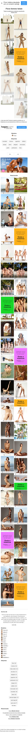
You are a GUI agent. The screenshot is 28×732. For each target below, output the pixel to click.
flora (20, 148)
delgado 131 (14, 674)
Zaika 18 (5, 632)
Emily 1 (5, 649)
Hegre (14, 711)
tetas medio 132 (14, 669)
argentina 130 (14, 677)
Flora (15, 135)
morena (11, 141)
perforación (14, 148)
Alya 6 (4, 638)
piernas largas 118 (14, 697)
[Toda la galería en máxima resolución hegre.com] (7, 86)
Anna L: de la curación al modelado (14, 714)
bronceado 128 (14, 689)
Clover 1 (5, 647)
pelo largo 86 (14, 700)
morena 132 (14, 666)
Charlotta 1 (5, 645)
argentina (17, 141)
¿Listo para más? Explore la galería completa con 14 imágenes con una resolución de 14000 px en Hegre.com (14, 121)
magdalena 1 (6, 657)
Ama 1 (4, 640)
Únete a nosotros (24, 3)
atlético (24, 141)
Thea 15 (5, 636)
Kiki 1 (4, 655)
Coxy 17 (5, 634)
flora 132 (14, 663)
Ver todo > (14, 705)
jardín (8, 148)
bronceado (22, 144)
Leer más (14, 624)
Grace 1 (5, 651)
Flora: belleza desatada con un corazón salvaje (12, 3)
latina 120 (14, 694)
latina (10, 144)
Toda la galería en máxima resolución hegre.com (14, 11)
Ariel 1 (4, 642)
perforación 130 (14, 680)
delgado (16, 144)
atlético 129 (14, 686)
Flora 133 (5, 630)
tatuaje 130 (14, 683)
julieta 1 (5, 653)
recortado (5, 141)
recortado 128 (14, 691)
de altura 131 (14, 671)
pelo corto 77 (14, 703)
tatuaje (4, 144)
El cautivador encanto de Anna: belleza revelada (14, 713)
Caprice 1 (5, 643)
